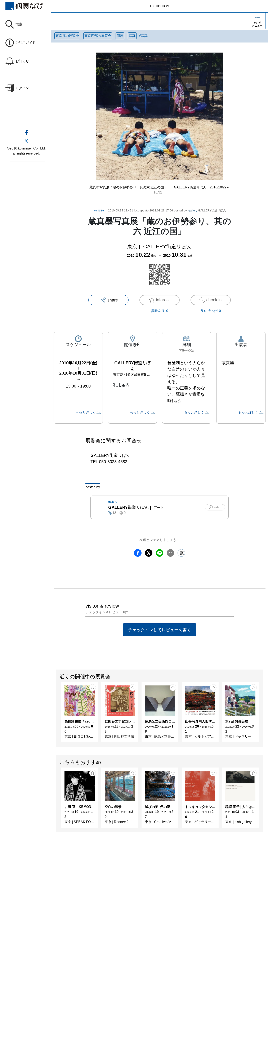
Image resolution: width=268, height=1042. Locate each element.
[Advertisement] (159, 901)
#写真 (143, 35)
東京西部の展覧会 (97, 35)
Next (263, 714)
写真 (132, 35)
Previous (56, 714)
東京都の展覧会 (67, 35)
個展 (120, 35)
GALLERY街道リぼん (207, 210)
